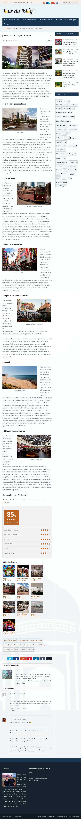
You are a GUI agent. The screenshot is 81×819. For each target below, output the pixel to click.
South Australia (72, 170)
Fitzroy (35, 645)
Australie (49, 41)
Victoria (31, 649)
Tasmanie (64, 174)
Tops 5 (60, 20)
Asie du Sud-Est (73, 105)
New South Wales (61, 142)
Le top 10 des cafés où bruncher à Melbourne (22, 2)
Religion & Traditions (71, 166)
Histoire (58, 134)
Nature (73, 138)
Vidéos (63, 178)
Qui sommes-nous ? (62, 817)
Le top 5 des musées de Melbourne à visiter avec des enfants (70, 63)
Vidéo (8, 24)
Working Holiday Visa (61, 186)
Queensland (73, 162)
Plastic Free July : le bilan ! (69, 86)
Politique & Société (61, 162)
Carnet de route (30, 20)
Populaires (65, 34)
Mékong (66, 138)
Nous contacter (74, 817)
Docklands (27, 645)
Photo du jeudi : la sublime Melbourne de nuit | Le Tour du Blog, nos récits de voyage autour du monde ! (30, 740)
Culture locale (47, 20)
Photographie (72, 154)
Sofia (65, 170)
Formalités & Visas (61, 130)
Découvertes (18, 645)
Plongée (64, 158)
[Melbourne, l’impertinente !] (27, 58)
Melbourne (5, 502)
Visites (69, 178)
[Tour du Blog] (18, 11)
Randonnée (59, 166)
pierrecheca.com (41, 817)
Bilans (70, 112)
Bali (73, 108)
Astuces (58, 108)
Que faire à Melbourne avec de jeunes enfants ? (70, 43)
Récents (58, 34)
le (12, 694)
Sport (17, 649)
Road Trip (59, 170)
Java (64, 134)
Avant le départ (66, 108)
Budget (58, 116)
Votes (71, 34)
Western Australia (61, 182)
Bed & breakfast (61, 112)
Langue (68, 133)
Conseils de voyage (12, 20)
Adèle (6, 41)
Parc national (73, 146)
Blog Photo (51, 817)
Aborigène (59, 101)
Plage (58, 158)
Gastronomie (72, 130)
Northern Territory (61, 146)
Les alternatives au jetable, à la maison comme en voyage (69, 75)
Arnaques (66, 101)
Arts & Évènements (9, 640)
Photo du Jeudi (71, 20)
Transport (24, 649)
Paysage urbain (8, 649)
